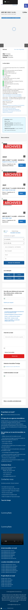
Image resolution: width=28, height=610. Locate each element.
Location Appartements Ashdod (8, 567)
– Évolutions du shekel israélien (8, 457)
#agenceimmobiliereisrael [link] (16, 110)
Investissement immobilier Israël (9, 494)
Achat (9, 274)
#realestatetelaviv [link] (6, 110)
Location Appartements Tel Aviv (8, 564)
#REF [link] (4, 77)
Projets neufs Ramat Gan (7, 584)
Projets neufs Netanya (6, 583)
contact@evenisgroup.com (9, 476)
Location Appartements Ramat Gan (9, 570)
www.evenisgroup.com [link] (7, 100)
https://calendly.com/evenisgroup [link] (9, 108)
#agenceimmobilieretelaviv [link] (8, 112)
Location (19, 274)
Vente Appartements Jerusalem (8, 552)
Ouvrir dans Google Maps (19, 49)
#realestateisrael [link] (11, 109)
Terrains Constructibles (7, 492)
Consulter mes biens (15, 232)
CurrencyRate (6, 513)
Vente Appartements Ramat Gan (8, 558)
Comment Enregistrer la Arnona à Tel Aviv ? (13, 314)
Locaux (19, 278)
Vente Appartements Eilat (7, 556)
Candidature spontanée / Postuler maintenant (10, 483)
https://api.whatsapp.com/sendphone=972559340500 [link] (13, 105)
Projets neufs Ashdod (6, 581)
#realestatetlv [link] (16, 109)
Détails (21, 165)
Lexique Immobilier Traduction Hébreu (10, 490)
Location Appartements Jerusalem (9, 566)
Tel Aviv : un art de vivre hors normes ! (12, 316)
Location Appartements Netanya (8, 569)
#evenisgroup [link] (5, 109)
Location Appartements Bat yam (8, 572)
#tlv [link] (10, 110)
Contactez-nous (7, 479)
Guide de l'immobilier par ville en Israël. (10, 488)
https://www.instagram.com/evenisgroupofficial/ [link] (12, 96)
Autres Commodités (9, 352)
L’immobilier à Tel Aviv (7, 443)
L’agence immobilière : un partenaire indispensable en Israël (12, 320)
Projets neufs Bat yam (6, 586)
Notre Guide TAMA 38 (7, 441)
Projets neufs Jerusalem (7, 580)
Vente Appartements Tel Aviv (7, 550)
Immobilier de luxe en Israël (8, 487)
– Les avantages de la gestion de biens (10, 452)
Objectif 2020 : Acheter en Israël (11, 318)
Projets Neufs (8, 278)
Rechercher (15, 356)
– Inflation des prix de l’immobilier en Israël (11, 436)
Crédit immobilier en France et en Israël (11, 496)
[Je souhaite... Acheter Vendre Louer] (14, 239)
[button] (26, 6)
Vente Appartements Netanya (8, 555)
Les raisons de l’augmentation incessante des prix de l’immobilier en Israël (14, 312)
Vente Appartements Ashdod (8, 553)
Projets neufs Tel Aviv (6, 578)
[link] (12, 94)
